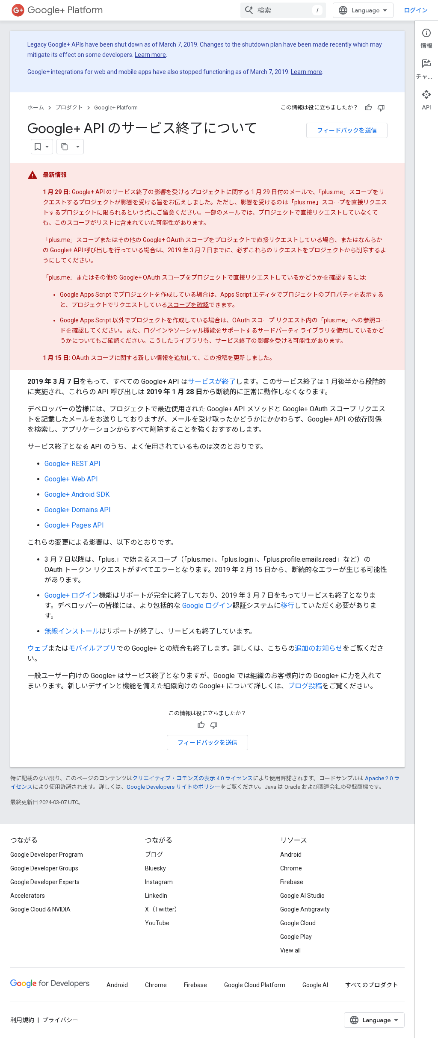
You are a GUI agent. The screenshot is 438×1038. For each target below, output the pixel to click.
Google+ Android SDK (77, 494)
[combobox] (283, 10)
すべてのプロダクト (371, 985)
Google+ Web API (71, 479)
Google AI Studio (302, 895)
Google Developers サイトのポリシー (173, 787)
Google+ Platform (65, 10)
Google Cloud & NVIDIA (40, 909)
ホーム (35, 107)
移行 (287, 606)
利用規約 (22, 1020)
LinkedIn (156, 895)
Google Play (296, 936)
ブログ (154, 854)
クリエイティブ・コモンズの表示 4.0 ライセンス (192, 778)
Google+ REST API (72, 464)
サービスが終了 (212, 381)
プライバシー (60, 1020)
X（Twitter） (163, 909)
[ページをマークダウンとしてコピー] (64, 146)
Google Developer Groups (44, 868)
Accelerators (27, 895)
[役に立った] (368, 107)
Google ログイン (207, 606)
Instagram (159, 882)
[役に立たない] (381, 107)
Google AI (315, 985)
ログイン (416, 10)
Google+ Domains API (77, 510)
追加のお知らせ (319, 648)
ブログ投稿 (305, 686)
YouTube (157, 923)
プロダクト (69, 107)
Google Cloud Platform (254, 985)
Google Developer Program (46, 854)
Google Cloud (298, 923)
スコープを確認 (188, 304)
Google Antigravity (305, 909)
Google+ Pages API (74, 525)
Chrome (291, 868)
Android (291, 854)
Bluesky (155, 868)
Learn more (150, 54)
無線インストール (71, 631)
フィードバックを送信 (347, 130)
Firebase (291, 882)
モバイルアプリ (92, 648)
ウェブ (37, 648)
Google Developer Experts (45, 882)
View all (290, 950)
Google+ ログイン (71, 595)
